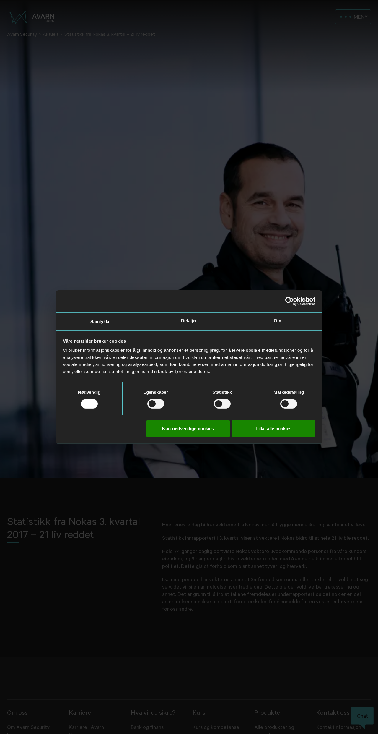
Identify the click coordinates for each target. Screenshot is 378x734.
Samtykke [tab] (100, 321)
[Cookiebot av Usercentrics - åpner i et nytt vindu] (289, 301)
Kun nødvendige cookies (188, 428)
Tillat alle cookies (273, 428)
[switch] (155, 404)
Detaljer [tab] (189, 320)
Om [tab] (277, 320)
